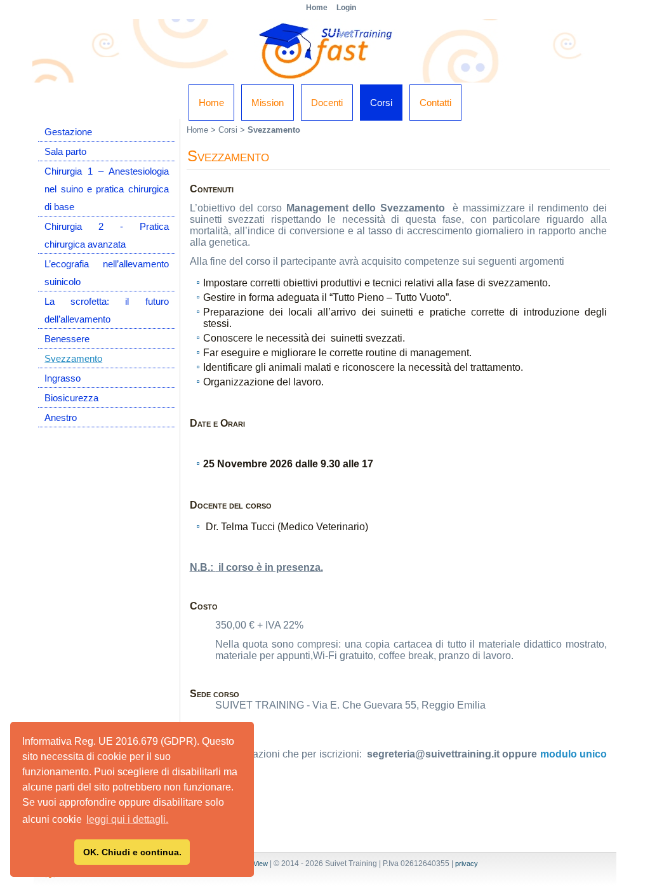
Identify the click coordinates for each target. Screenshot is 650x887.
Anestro (60, 417)
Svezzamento (73, 358)
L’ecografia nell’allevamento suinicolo (106, 272)
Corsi (381, 102)
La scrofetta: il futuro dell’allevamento (106, 310)
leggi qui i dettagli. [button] (127, 819)
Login (346, 7)
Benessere (67, 338)
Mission (267, 102)
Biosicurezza (71, 397)
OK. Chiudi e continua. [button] (132, 852)
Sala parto (65, 151)
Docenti (327, 102)
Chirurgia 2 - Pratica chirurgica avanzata (106, 235)
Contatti (435, 102)
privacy (466, 863)
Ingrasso (62, 378)
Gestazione (68, 131)
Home (211, 102)
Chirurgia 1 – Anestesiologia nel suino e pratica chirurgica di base (106, 189)
